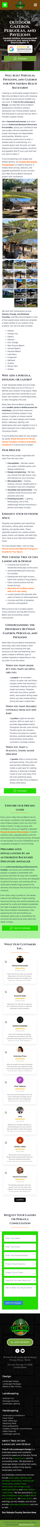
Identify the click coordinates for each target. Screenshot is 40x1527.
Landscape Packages (12, 1384)
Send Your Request (13, 1303)
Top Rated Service (24, 49)
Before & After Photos (12, 1386)
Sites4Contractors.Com (26, 1524)
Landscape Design (11, 1381)
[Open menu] (35, 5)
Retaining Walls (9, 1423)
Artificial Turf (8, 1398)
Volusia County (19, 1458)
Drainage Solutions (11, 1401)
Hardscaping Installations (14, 1415)
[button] (20, 58)
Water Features (9, 1431)
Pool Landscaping (10, 1426)
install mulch (26, 1498)
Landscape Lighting (11, 1404)
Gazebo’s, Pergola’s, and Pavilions (17, 1429)
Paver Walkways (10, 1421)
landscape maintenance (19, 1504)
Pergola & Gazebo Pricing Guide (14, 832)
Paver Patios (8, 1418)
